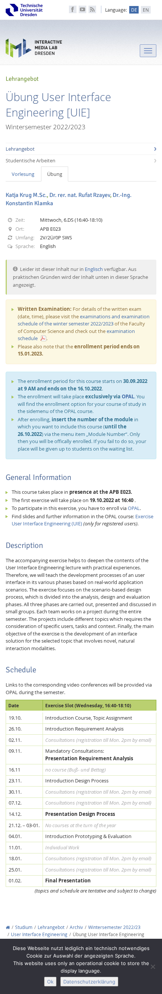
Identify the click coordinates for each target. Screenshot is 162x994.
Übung (54, 174)
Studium (23, 927)
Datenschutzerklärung (89, 982)
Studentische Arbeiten (30, 160)
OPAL (128, 396)
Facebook (72, 9)
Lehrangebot (20, 148)
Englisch (94, 269)
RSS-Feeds (92, 9)
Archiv (76, 927)
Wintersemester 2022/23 (114, 927)
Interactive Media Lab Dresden (34, 50)
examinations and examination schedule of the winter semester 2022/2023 (84, 320)
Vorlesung (23, 174)
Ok (50, 982)
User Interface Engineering (39, 934)
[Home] (8, 927)
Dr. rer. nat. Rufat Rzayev (79, 195)
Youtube (82, 9)
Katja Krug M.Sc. (26, 195)
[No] (152, 966)
